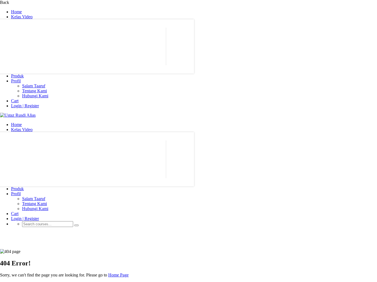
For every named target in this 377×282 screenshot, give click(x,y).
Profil (16, 81)
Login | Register (25, 105)
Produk (17, 76)
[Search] (76, 225)
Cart (14, 100)
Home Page (118, 275)
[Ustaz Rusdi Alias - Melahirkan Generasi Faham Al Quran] (18, 115)
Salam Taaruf (33, 85)
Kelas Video (22, 16)
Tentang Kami (34, 90)
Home (16, 11)
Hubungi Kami (35, 95)
